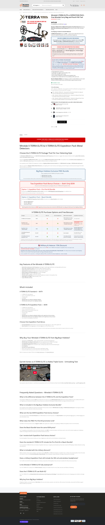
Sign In (74, 1)
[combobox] (48, 5)
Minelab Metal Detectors (27, 12)
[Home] (20, 12)
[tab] (21, 135)
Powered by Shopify (36, 519)
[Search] (63, 5)
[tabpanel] (52, 311)
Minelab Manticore (50, 352)
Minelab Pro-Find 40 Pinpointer (77, 48)
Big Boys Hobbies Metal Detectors (27, 519)
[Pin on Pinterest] (56, 127)
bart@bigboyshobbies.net (24, 505)
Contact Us (77, 1)
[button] (53, 19)
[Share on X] (54, 127)
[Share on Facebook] (52, 127)
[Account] (81, 5)
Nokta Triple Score (40, 352)
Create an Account (82, 1)
